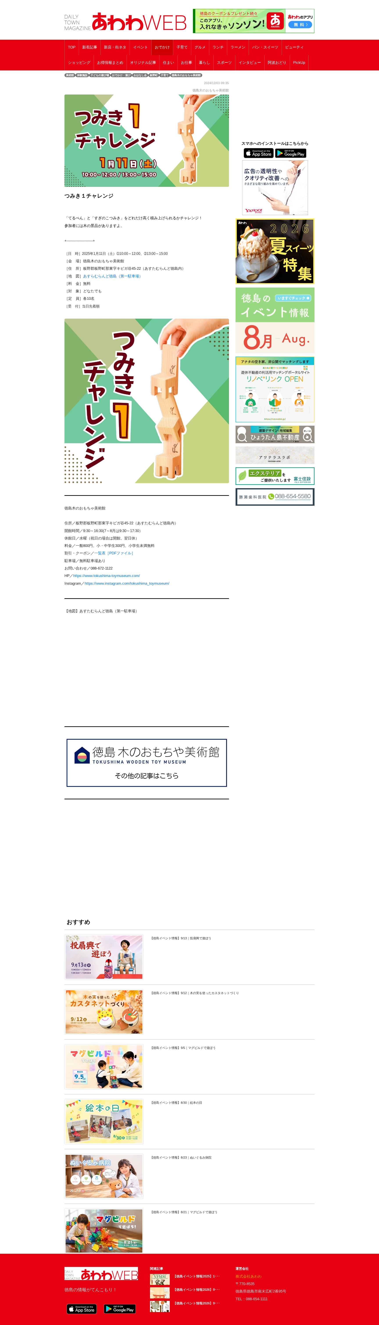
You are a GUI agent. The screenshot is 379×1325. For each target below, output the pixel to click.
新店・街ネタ (115, 47)
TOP (71, 47)
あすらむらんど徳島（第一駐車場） (113, 276)
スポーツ (224, 63)
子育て (182, 47)
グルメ (200, 47)
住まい (168, 63)
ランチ (218, 47)
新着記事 (89, 47)
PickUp (299, 63)
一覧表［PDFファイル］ (114, 553)
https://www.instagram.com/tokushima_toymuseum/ (127, 583)
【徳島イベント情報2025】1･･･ (196, 1276)
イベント (140, 47)
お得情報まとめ (110, 63)
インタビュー (250, 63)
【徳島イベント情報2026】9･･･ (196, 1289)
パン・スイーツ (265, 47)
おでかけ (162, 47)
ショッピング (79, 63)
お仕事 (186, 63)
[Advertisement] (146, 858)
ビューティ (294, 47)
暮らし (204, 63)
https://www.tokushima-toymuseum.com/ (106, 576)
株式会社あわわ (249, 1276)
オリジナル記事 (143, 63)
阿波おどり (277, 63)
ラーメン (238, 47)
